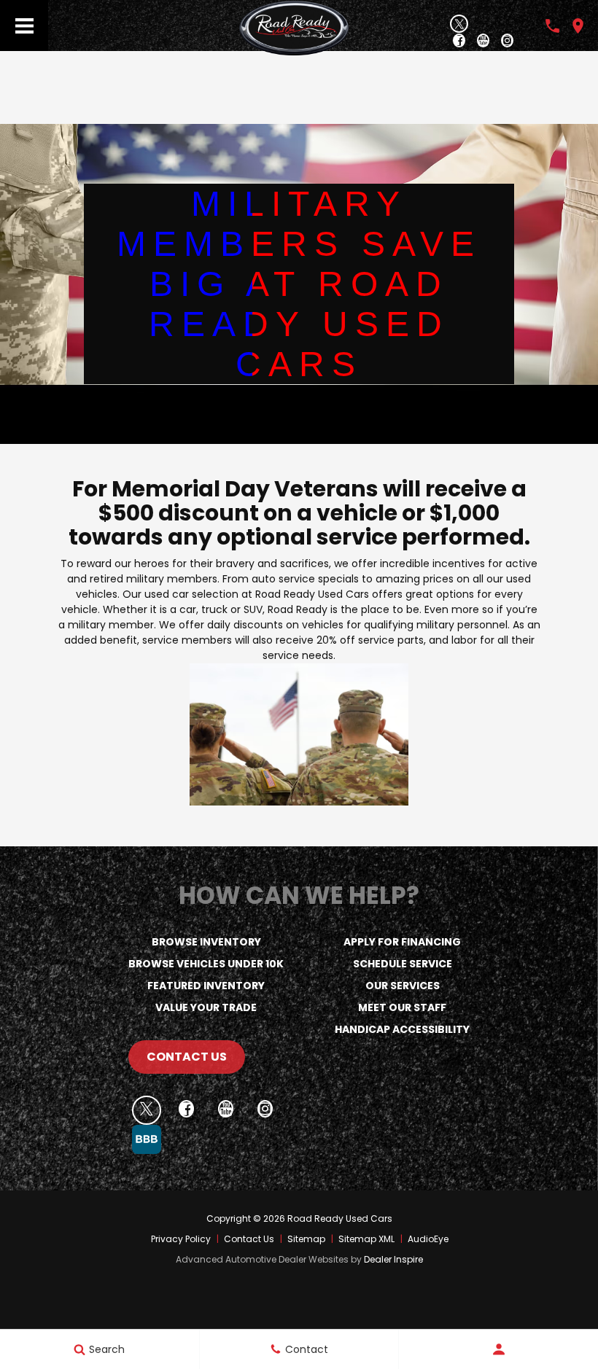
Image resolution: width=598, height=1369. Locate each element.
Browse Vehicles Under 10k (206, 963)
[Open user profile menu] (498, 1349)
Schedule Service (402, 963)
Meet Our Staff (402, 1007)
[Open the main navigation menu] (24, 25)
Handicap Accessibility (402, 1029)
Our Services (402, 985)
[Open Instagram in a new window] (507, 42)
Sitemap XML (366, 1239)
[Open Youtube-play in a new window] (483, 42)
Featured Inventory (206, 985)
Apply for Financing (402, 942)
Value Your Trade (206, 1007)
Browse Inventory (206, 942)
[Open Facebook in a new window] (459, 42)
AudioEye (428, 1239)
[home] (294, 27)
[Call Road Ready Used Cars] (552, 26)
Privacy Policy (181, 1239)
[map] (578, 26)
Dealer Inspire (393, 1259)
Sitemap (306, 1239)
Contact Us (187, 1056)
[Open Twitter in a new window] (459, 24)
